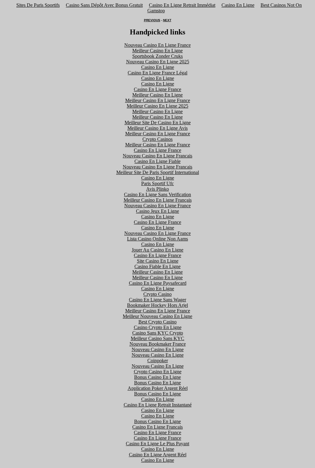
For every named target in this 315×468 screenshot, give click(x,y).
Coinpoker (157, 360)
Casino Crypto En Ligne (157, 327)
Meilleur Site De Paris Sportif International (157, 172)
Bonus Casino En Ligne (157, 377)
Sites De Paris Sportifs (38, 5)
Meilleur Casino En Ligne (157, 50)
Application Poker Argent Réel (158, 388)
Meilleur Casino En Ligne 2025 (157, 106)
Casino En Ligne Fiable (157, 161)
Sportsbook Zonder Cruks (157, 56)
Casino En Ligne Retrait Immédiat (182, 5)
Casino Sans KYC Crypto (157, 332)
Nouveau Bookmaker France (158, 344)
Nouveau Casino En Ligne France (157, 45)
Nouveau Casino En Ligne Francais (157, 155)
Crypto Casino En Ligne (157, 371)
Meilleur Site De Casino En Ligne (158, 122)
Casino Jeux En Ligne (157, 211)
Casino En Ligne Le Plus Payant (157, 443)
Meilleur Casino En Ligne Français (158, 200)
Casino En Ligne (237, 5)
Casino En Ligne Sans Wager (157, 299)
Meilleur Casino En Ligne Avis (157, 128)
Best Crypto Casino (157, 321)
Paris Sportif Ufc (157, 183)
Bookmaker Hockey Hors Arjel (157, 305)
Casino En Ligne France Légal (157, 72)
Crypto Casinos (157, 139)
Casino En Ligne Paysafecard (157, 283)
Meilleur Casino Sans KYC (157, 338)
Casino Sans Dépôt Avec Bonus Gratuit (104, 5)
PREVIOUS (152, 20)
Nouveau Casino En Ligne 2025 (157, 61)
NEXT (167, 20)
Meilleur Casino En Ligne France (157, 100)
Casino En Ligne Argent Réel (157, 454)
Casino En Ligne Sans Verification (157, 194)
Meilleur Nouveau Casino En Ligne (157, 316)
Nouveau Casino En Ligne (158, 349)
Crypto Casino (157, 294)
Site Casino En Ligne (157, 261)
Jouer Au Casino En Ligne (157, 249)
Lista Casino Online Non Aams (157, 238)
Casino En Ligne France (157, 89)
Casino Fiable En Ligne (157, 266)
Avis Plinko (157, 189)
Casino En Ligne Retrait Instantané (158, 404)
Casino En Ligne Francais (157, 427)
